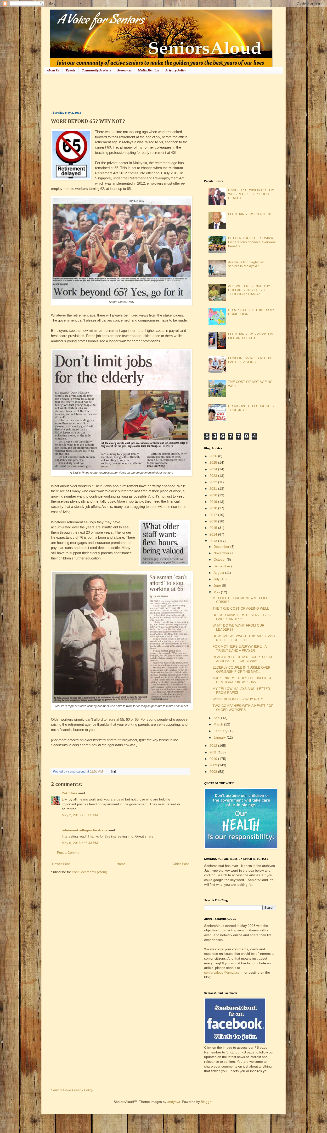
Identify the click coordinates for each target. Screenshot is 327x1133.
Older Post (181, 864)
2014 (213, 534)
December (222, 546)
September (222, 566)
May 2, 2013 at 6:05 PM (80, 815)
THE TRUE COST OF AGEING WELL (241, 608)
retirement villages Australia (84, 830)
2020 (213, 495)
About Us (53, 70)
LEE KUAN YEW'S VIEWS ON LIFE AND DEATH (250, 336)
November (222, 553)
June (218, 585)
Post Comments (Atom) (89, 872)
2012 (213, 745)
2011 (213, 752)
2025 (213, 462)
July (217, 579)
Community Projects (96, 70)
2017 (213, 515)
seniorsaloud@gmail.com (223, 972)
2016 (213, 521)
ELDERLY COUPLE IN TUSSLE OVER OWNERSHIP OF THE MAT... (242, 669)
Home (121, 864)
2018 (213, 508)
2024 (213, 469)
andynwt (173, 1102)
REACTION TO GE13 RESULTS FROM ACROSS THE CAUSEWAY (242, 659)
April (217, 718)
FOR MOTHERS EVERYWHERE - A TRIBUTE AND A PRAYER (239, 648)
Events (70, 70)
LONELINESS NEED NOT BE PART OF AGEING (250, 360)
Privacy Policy (175, 70)
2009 (213, 765)
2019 (213, 502)
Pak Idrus (69, 793)
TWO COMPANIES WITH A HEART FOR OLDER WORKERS (243, 708)
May (217, 592)
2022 (213, 482)
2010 (213, 759)
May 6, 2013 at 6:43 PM (80, 843)
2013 (213, 541)
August (219, 573)
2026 (213, 456)
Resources (124, 70)
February (221, 731)
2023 (213, 476)
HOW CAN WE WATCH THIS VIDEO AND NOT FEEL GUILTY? (244, 638)
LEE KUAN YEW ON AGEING (250, 214)
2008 (213, 771)
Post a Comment (69, 852)
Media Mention (148, 70)
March (219, 724)
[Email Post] (113, 771)
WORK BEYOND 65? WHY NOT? (238, 699)
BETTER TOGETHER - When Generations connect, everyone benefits (252, 242)
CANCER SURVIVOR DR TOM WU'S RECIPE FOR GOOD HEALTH (251, 194)
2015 (213, 528)
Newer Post (61, 864)
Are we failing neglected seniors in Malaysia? (246, 264)
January (220, 737)
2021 (213, 488)
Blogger (206, 1102)
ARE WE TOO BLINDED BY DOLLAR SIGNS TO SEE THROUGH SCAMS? (249, 290)
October (220, 559)
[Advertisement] (138, 92)
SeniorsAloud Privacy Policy (72, 1090)
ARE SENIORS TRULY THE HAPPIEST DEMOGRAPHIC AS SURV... (242, 680)
